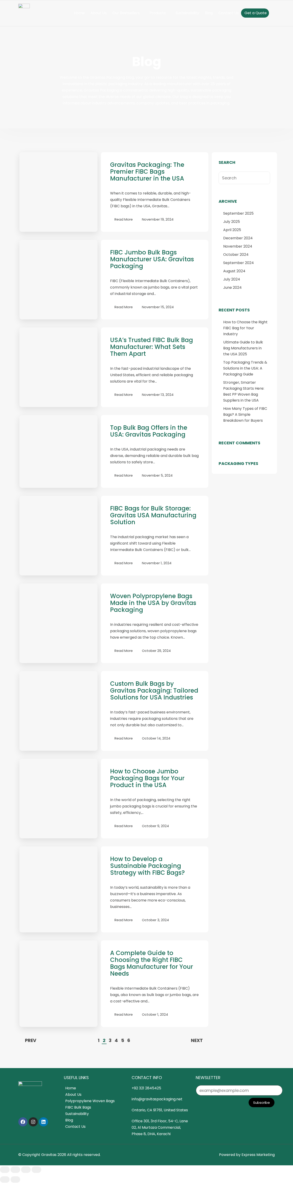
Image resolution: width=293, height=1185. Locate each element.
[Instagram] (33, 1121)
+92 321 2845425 (146, 1088)
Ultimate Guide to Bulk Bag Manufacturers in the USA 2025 (243, 348)
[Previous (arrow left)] (5, 1179)
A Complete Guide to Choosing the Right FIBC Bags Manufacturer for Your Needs (151, 963)
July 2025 (231, 221)
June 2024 (232, 287)
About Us (98, 13)
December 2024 (238, 238)
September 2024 (238, 262)
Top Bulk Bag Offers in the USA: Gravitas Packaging (148, 431)
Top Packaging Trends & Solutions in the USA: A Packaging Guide (245, 368)
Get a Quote (255, 13)
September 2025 (238, 213)
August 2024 (234, 271)
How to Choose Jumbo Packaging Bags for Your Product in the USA (147, 778)
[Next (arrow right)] (15, 1179)
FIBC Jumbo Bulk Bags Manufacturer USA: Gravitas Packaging (152, 259)
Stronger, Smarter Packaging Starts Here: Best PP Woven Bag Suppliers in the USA (243, 391)
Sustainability (187, 13)
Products (157, 13)
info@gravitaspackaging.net (157, 1099)
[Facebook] (22, 1121)
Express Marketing (258, 1154)
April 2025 (232, 229)
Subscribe (261, 1102)
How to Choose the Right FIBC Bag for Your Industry (245, 328)
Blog (209, 13)
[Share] (26, 1169)
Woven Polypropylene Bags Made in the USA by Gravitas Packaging (153, 603)
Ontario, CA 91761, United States (160, 1110)
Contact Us (228, 13)
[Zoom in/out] (5, 1169)
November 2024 (237, 246)
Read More (123, 219)
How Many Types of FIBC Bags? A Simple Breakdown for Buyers (245, 414)
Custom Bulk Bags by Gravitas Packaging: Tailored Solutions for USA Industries (154, 691)
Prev (30, 1040)
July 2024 (231, 279)
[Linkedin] (43, 1121)
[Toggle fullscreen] (15, 1169)
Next (197, 1040)
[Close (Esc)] (36, 1169)
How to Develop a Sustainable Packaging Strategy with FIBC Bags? (147, 866)
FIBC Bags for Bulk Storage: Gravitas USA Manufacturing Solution (153, 515)
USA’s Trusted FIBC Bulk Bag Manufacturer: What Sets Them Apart (151, 347)
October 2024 (236, 254)
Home (79, 13)
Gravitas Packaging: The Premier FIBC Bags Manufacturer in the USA (147, 172)
